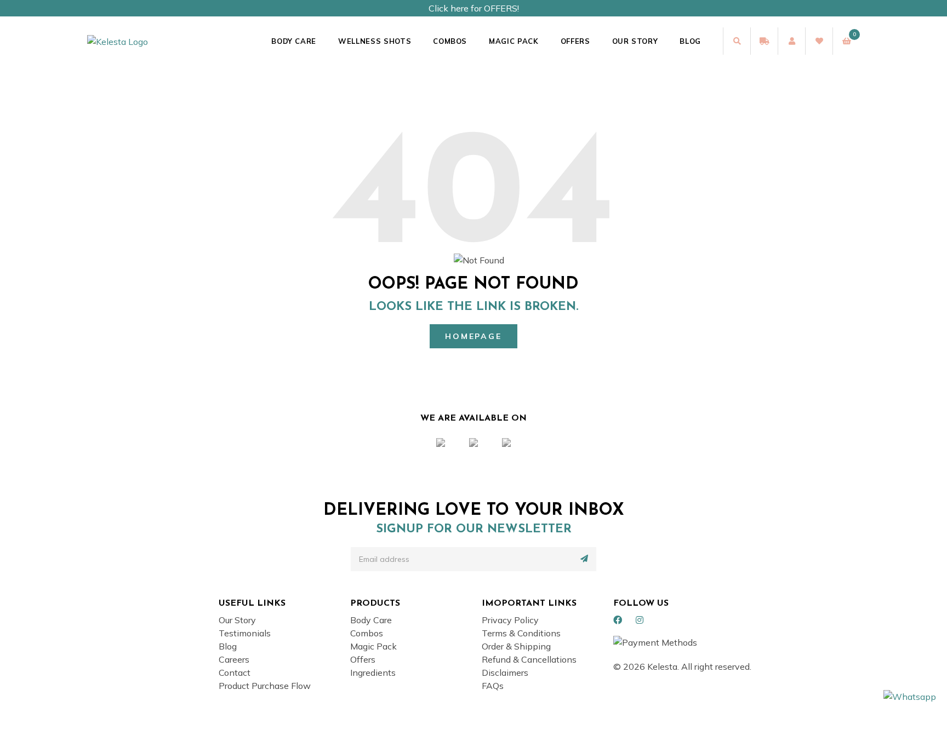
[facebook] (617, 620)
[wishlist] (818, 41)
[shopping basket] (846, 41)
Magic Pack (514, 41)
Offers (575, 41)
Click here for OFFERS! (474, 8)
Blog (690, 41)
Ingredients (373, 672)
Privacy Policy (510, 619)
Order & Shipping (516, 646)
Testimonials (245, 633)
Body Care (293, 41)
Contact (234, 672)
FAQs (493, 685)
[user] (791, 41)
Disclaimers (505, 672)
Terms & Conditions (521, 633)
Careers (234, 659)
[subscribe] (584, 559)
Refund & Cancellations (529, 659)
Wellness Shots (374, 41)
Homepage (473, 336)
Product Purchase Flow (265, 685)
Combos (450, 41)
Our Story (635, 41)
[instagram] (639, 620)
